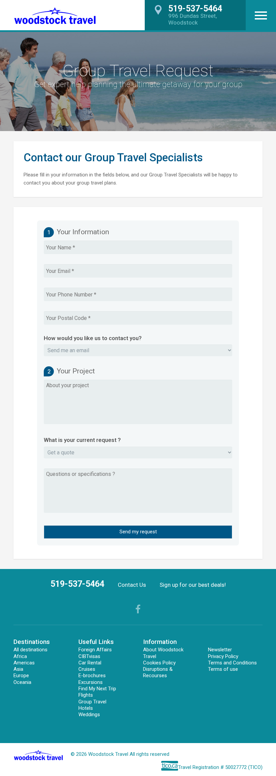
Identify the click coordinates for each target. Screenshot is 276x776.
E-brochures (92, 675)
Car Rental (89, 663)
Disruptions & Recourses (158, 672)
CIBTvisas (89, 656)
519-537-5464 (77, 584)
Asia (18, 669)
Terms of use (223, 669)
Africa (20, 656)
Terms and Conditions (232, 663)
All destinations (30, 650)
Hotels (85, 708)
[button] (261, 15)
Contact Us (132, 584)
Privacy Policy (223, 656)
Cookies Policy (159, 663)
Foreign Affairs (95, 650)
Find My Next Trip (97, 689)
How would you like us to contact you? (93, 338)
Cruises (86, 669)
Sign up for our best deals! (193, 584)
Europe (21, 675)
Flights (85, 695)
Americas (24, 663)
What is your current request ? (82, 440)
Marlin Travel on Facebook (138, 609)
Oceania (22, 682)
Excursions (90, 682)
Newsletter (220, 650)
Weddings (89, 714)
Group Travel (92, 702)
